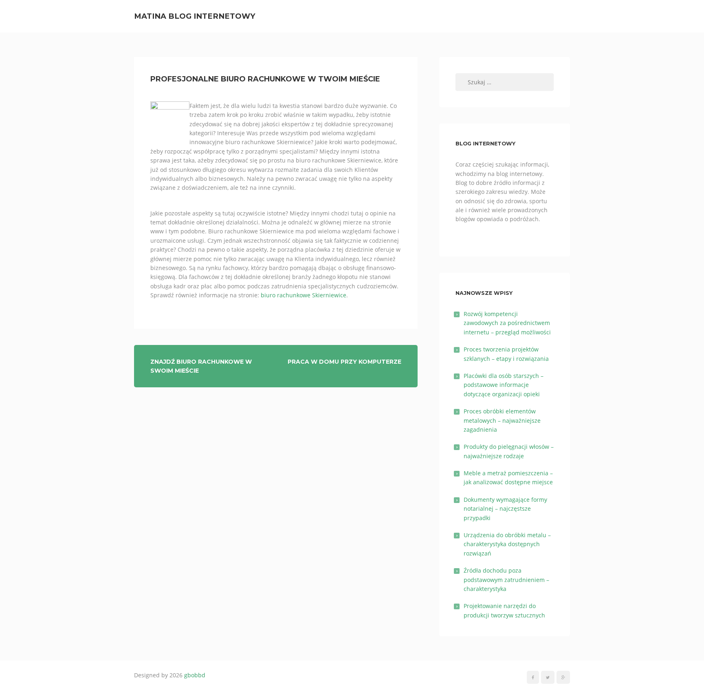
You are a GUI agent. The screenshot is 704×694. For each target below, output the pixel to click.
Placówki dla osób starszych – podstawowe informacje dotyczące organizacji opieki (503, 385)
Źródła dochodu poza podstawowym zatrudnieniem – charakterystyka (506, 580)
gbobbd (194, 675)
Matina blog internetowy (194, 16)
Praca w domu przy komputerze (344, 361)
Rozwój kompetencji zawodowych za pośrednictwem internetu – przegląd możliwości (507, 323)
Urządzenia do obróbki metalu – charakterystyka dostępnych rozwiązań (507, 544)
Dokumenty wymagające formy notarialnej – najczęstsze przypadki (505, 509)
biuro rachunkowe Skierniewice (303, 295)
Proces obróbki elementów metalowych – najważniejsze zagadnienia (502, 420)
